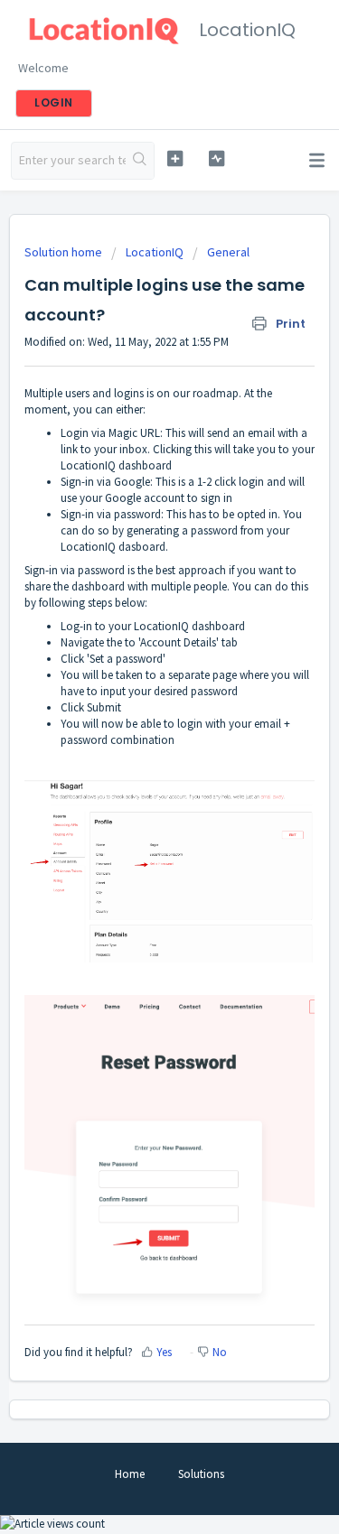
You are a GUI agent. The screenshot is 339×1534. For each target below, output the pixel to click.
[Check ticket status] (216, 158)
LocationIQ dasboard (113, 546)
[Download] (136, 765)
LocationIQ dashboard (189, 626)
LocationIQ (155, 252)
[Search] (140, 161)
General (228, 252)
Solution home (64, 252)
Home (130, 1474)
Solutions (201, 1474)
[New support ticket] (175, 158)
